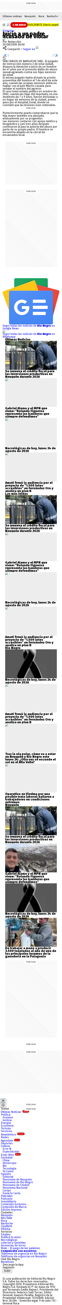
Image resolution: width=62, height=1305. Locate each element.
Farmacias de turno (13, 1245)
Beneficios (7, 1261)
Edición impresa (11, 1209)
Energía (6, 1123)
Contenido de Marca (14, 1207)
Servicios (6, 1131)
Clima (6, 1160)
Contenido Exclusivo (13, 1204)
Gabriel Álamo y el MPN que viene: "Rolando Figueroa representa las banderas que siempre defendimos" (27, 412)
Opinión (6, 1174)
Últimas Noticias (14, 1112)
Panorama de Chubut (16, 1185)
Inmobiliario (8, 1201)
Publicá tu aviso (11, 1237)
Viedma (5, 1229)
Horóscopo (9, 1163)
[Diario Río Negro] (8, 24)
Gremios (8, 1117)
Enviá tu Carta (11, 1193)
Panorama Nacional (15, 1187)
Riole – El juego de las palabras (20, 1248)
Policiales (8, 30)
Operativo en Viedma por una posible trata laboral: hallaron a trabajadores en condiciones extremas (29, 798)
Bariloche (52, 16)
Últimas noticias (12, 16)
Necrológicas (9, 1240)
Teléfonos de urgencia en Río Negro (23, 1253)
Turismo (6, 1128)
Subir (7, 1270)
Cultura (5, 1146)
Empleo (5, 1234)
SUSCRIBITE (43, 24)
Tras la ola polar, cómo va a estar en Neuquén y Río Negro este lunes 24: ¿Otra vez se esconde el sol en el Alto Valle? (30, 758)
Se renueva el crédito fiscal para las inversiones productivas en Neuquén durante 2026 (29, 374)
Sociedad (7, 1157)
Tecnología (9, 1168)
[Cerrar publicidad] (3, 1100)
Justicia (7, 1120)
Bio (5, 1165)
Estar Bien (10, 1154)
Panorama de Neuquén (17, 1179)
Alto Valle (6, 1218)
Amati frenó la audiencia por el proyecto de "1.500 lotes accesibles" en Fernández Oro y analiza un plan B (29, 487)
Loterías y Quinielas (13, 1242)
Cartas (7, 1190)
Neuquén (30, 16)
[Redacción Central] (4, 39)
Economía (7, 1125)
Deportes (7, 1143)
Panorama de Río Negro (18, 1182)
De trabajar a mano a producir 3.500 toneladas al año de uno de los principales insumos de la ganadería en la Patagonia (30, 952)
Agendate (10, 1140)
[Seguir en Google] (4, 58)
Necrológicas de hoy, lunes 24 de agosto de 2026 (30, 449)
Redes (5, 1137)
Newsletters (12, 1134)
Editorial (8, 1176)
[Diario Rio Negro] (16, 1274)
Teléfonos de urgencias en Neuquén (24, 1256)
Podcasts (7, 1198)
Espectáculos (11, 1151)
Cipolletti (6, 1226)
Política (5, 1114)
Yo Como (8, 1171)
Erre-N (7, 1148)
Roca (41, 16)
